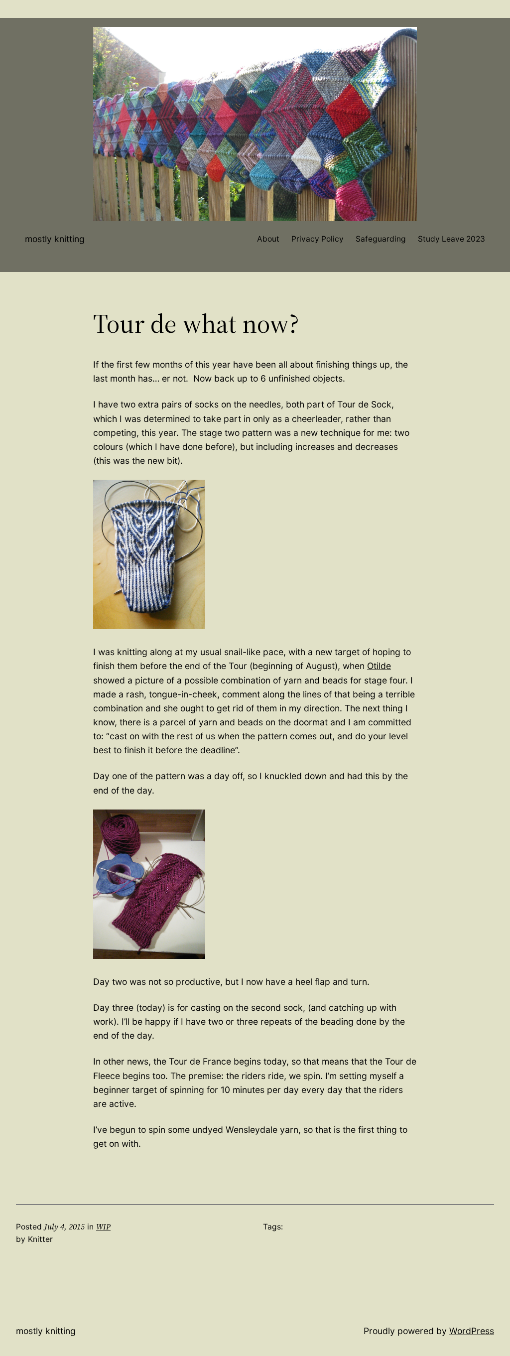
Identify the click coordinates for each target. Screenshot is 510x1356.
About (268, 239)
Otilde (379, 666)
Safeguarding (381, 239)
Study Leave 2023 (451, 239)
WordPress (471, 1331)
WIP (103, 1226)
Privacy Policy (317, 239)
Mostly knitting (55, 239)
